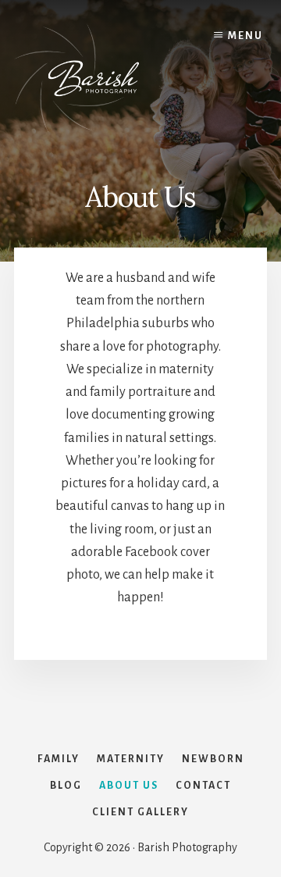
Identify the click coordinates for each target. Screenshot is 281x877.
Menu (245, 35)
